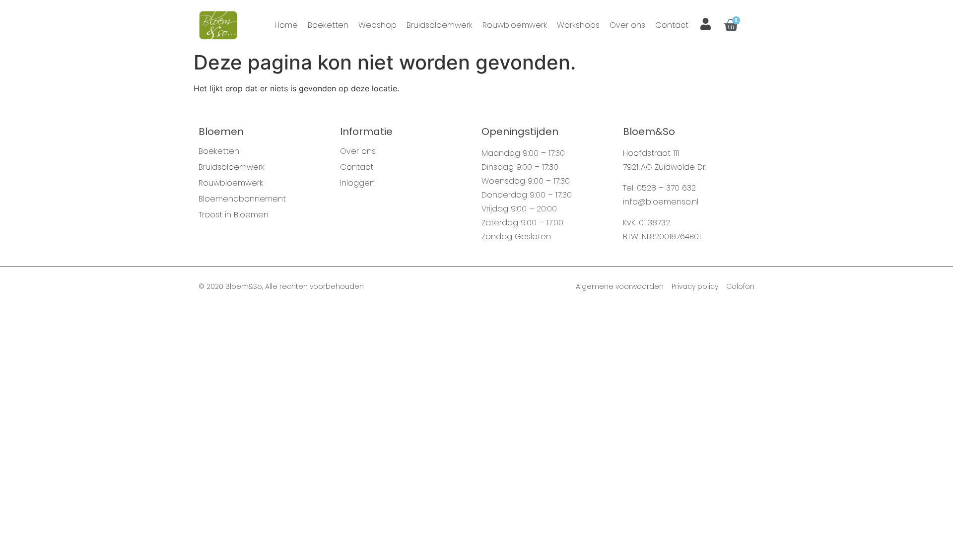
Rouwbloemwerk (514, 25)
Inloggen (357, 183)
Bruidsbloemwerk (440, 25)
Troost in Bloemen (234, 215)
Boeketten (328, 25)
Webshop (377, 25)
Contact (671, 25)
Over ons (627, 25)
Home (286, 25)
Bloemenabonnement (242, 199)
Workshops (578, 25)
